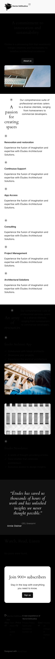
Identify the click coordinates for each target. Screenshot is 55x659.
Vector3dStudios (20, 6)
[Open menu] (29, 7)
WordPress (22, 651)
